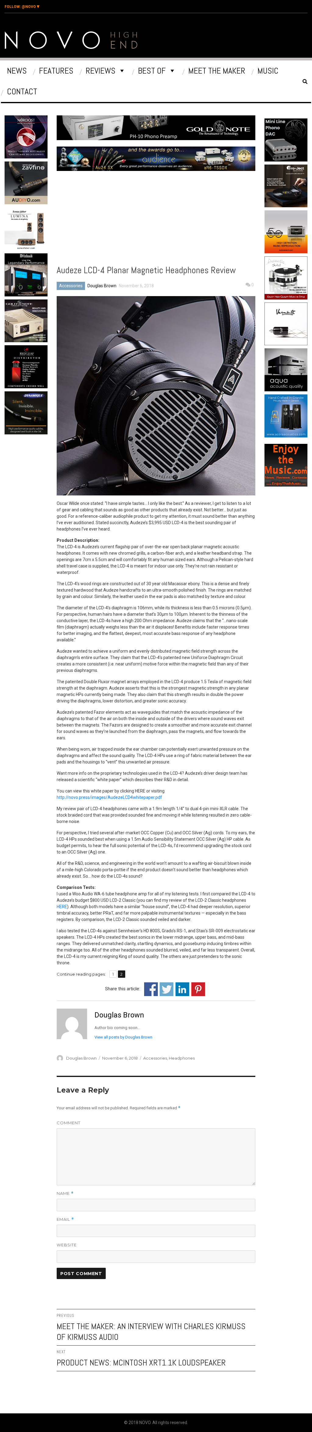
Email (65, 1219)
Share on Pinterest (198, 989)
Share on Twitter (166, 989)
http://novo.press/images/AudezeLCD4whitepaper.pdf (109, 797)
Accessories (71, 285)
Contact (22, 91)
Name (65, 1193)
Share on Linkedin (182, 989)
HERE (62, 906)
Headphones (182, 1058)
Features (56, 70)
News (17, 70)
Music (267, 70)
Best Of (152, 70)
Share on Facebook (151, 989)
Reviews (100, 70)
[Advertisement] (43, 489)
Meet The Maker (216, 70)
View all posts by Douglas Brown (123, 1037)
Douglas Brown (101, 285)
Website (67, 1244)
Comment (68, 1122)
